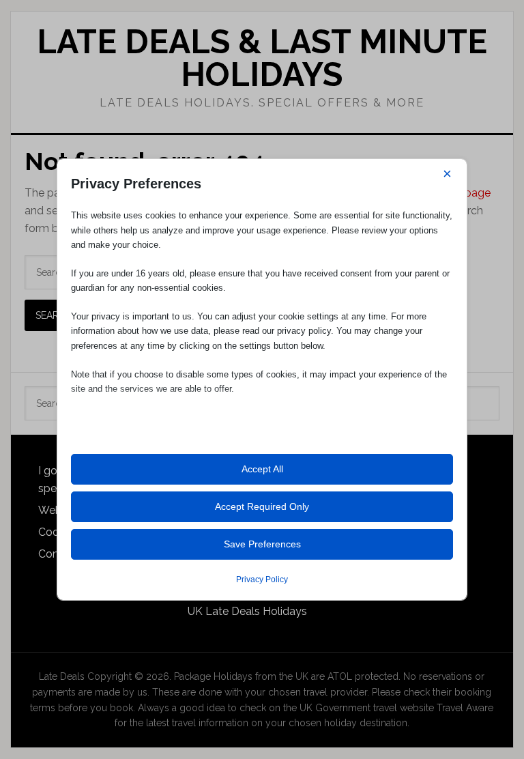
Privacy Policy (262, 579)
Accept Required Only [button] (262, 506)
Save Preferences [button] (262, 544)
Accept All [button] (262, 468)
